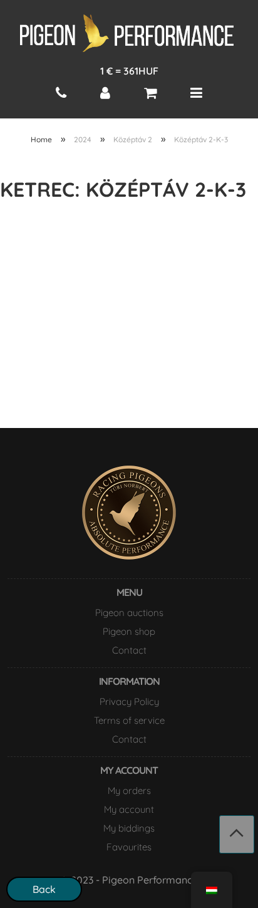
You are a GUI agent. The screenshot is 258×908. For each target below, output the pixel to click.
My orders (129, 790)
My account (129, 809)
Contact (129, 650)
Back (44, 889)
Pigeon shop (129, 631)
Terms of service (129, 720)
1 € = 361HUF (129, 71)
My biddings (129, 828)
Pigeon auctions (129, 612)
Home (41, 139)
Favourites (129, 847)
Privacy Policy (129, 701)
